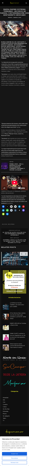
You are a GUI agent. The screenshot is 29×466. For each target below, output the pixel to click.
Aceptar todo (14, 453)
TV (3, 420)
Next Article (14, 237)
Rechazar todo (14, 462)
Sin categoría (6, 416)
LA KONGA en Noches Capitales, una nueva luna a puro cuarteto (17, 304)
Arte (4, 400)
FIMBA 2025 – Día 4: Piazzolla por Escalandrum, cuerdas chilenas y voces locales (17, 167)
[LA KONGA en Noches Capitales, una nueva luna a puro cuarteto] (6, 307)
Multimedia (11, 224)
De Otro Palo (6, 409)
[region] (14, 451)
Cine (4, 402)
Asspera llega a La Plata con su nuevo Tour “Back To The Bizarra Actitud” (14, 241)
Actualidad (5, 397)
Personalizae (14, 458)
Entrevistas (5, 411)
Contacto (5, 404)
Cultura (5, 224)
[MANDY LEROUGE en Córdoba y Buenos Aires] (6, 327)
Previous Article (14, 230)
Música (10, 17)
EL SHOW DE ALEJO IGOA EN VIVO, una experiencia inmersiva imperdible (14, 234)
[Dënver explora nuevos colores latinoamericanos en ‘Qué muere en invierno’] (6, 348)
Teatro (4, 418)
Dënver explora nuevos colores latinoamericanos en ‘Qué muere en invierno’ (17, 345)
